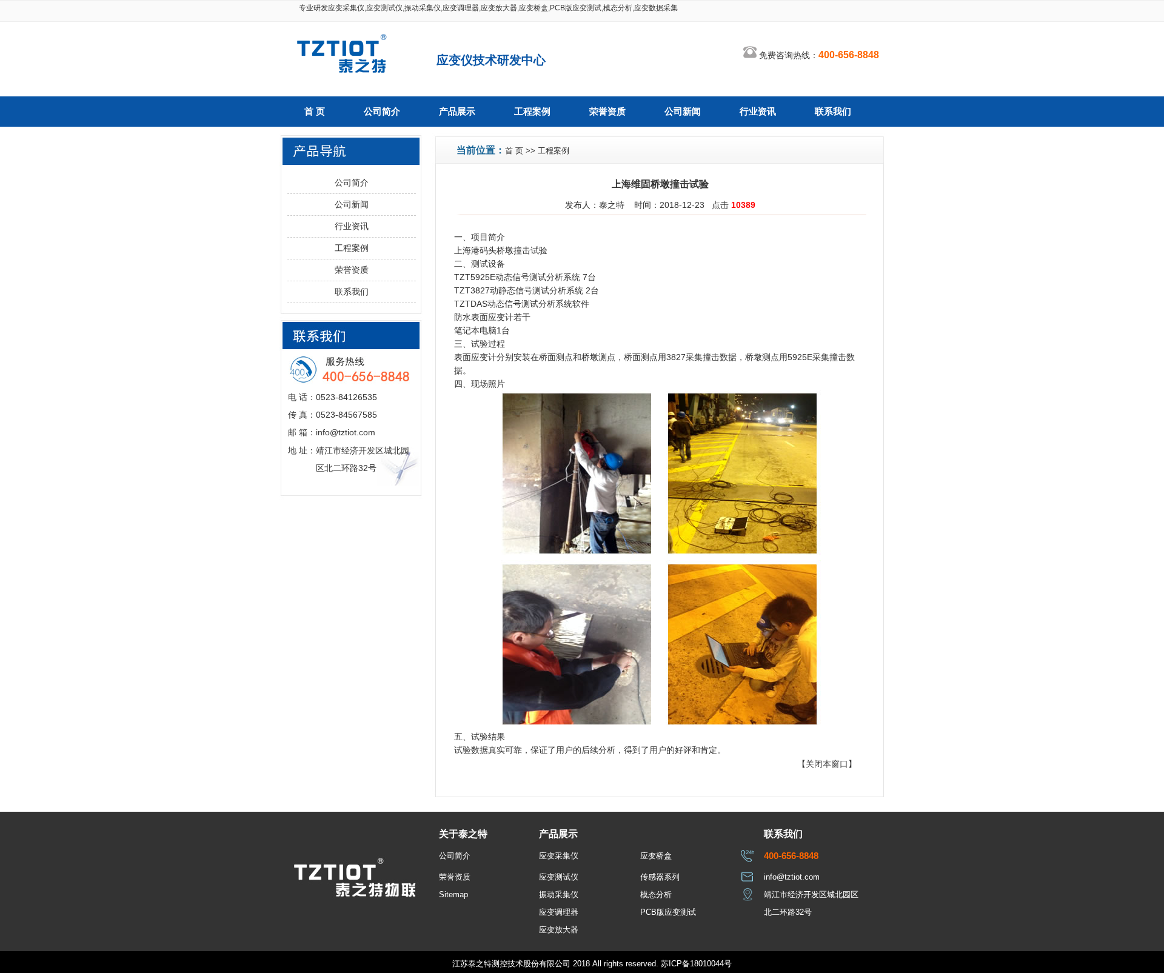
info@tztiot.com (792, 876)
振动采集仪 (558, 894)
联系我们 (833, 111)
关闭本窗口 (827, 764)
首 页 (314, 111)
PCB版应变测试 (668, 912)
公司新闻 (682, 111)
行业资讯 (758, 111)
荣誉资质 (607, 111)
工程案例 (532, 111)
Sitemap (453, 894)
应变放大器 (558, 929)
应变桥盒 (656, 855)
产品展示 (457, 111)
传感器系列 (660, 876)
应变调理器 (558, 912)
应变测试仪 (558, 876)
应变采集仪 (558, 855)
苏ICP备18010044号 (696, 963)
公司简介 (382, 111)
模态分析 (656, 894)
